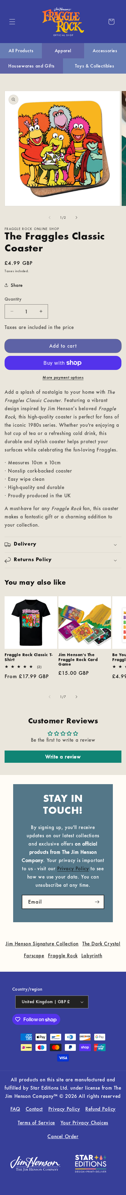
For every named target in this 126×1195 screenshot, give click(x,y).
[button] (12, 21)
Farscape (34, 955)
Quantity (13, 299)
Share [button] (17, 285)
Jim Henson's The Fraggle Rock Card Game (78, 660)
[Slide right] (76, 217)
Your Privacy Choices (84, 1123)
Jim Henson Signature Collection (42, 944)
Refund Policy (100, 1109)
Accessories (105, 50)
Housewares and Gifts (31, 66)
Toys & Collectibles (94, 66)
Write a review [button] (62, 756)
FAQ (15, 1109)
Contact (34, 1109)
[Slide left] (49, 217)
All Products (21, 50)
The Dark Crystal (101, 944)
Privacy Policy (73, 868)
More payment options (63, 377)
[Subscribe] (97, 902)
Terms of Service (36, 1123)
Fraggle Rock (63, 955)
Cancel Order (62, 1136)
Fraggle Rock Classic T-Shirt (29, 657)
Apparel (63, 50)
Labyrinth (91, 955)
